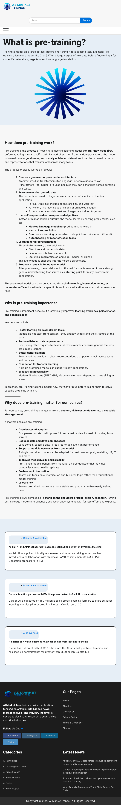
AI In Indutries (10, 760)
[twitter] (111, 6)
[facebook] (102, 6)
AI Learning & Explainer (14, 766)
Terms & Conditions (73, 722)
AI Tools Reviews (11, 777)
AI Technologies (11, 788)
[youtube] (116, 6)
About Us (67, 706)
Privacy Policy (70, 717)
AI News (7, 783)
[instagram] (106, 6)
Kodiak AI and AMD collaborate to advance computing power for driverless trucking (55, 546)
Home (66, 700)
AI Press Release (11, 772)
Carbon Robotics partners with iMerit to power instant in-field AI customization (52, 594)
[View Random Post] (115, 30)
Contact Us (68, 711)
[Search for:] (54, 20)
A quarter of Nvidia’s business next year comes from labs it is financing (48, 641)
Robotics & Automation (35, 538)
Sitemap (67, 728)
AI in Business (30, 632)
